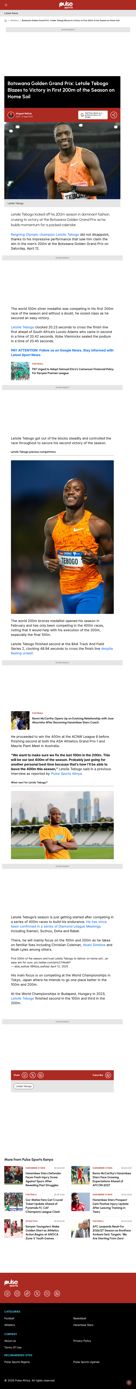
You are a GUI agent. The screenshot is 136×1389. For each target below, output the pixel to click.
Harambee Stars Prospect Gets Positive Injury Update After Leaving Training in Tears (111, 1206)
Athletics (14, 20)
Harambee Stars (35, 1168)
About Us (10, 1340)
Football (31, 1194)
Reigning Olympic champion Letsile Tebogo (45, 235)
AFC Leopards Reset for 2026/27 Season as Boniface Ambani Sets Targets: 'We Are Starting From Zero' (112, 1232)
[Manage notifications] (129, 1382)
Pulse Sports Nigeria (17, 1362)
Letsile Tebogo (22, 327)
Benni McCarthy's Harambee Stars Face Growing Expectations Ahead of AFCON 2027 (112, 1179)
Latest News (11, 13)
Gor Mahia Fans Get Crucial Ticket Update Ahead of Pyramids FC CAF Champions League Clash (44, 1206)
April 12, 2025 (59, 966)
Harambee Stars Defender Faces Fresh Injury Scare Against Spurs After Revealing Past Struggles (43, 1179)
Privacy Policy (82, 1340)
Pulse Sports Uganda (86, 1362)
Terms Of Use (12, 1347)
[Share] (113, 115)
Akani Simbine (94, 945)
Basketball (79, 1318)
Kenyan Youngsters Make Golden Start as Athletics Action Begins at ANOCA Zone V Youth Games (42, 1232)
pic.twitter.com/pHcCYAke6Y (52, 962)
